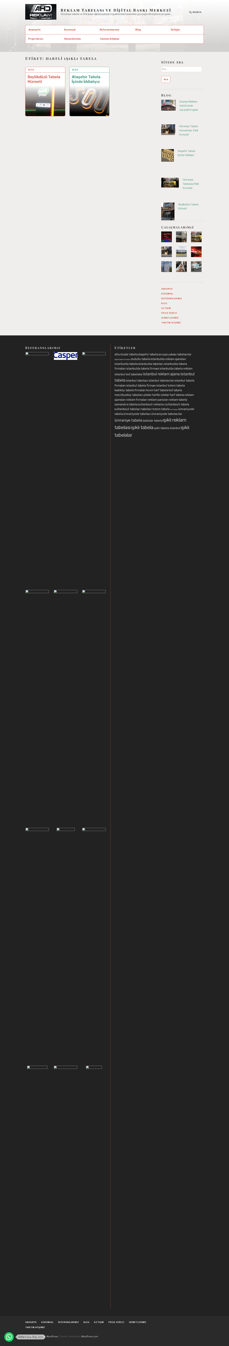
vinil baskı (174, 409)
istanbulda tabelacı (150, 364)
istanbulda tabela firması (142, 368)
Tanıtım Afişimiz (109, 38)
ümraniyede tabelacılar (166, 414)
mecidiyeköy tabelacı (128, 395)
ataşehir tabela (148, 354)
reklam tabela (178, 399)
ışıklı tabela (142, 427)
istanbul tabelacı (137, 380)
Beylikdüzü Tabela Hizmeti (44, 79)
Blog (138, 29)
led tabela (175, 390)
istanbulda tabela (126, 364)
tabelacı (146, 409)
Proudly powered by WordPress (41, 1336)
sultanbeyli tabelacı (127, 409)
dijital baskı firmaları (122, 359)
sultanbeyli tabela (177, 404)
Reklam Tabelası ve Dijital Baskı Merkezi (116, 10)
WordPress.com (89, 1336)
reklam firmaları (136, 399)
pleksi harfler (152, 395)
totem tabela (160, 409)
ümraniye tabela (128, 420)
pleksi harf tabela (172, 395)
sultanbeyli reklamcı (151, 404)
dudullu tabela (140, 359)
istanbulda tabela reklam (176, 368)
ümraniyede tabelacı (137, 414)
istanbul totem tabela (170, 385)
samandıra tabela (125, 404)
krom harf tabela (157, 390)
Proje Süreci (35, 38)
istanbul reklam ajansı (161, 374)
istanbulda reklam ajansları (168, 359)
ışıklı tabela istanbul (167, 428)
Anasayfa (34, 29)
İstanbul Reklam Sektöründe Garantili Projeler (188, 105)
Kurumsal (69, 29)
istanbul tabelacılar (161, 380)
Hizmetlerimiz (72, 38)
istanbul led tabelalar (128, 374)
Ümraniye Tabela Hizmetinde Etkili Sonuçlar (188, 130)
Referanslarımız (109, 29)
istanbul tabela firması (141, 385)
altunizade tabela (126, 354)
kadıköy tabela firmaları (130, 390)
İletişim (175, 29)
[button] (9, 1337)
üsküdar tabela (152, 420)
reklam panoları (158, 399)
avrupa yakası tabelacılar (174, 354)
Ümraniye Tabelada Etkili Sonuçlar (191, 183)
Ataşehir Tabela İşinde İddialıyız (86, 79)
